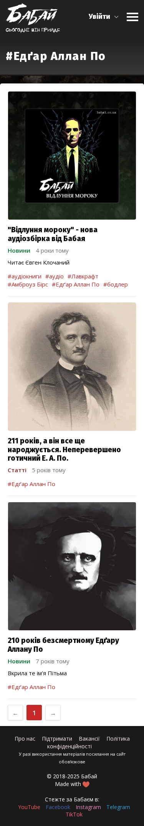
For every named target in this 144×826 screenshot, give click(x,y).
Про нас (25, 738)
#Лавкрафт (83, 276)
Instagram (88, 807)
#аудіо (54, 276)
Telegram (118, 807)
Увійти (99, 16)
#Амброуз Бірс (28, 284)
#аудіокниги (24, 276)
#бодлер (115, 284)
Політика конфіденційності (88, 742)
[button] (104, 16)
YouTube (29, 807)
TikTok (74, 814)
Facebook (58, 807)
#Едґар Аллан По (75, 284)
